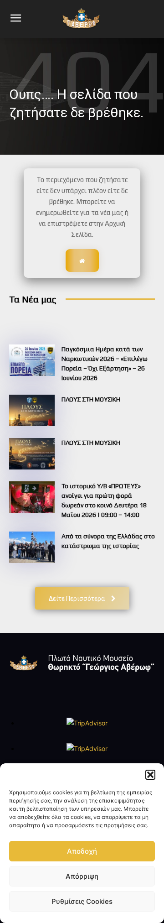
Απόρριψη (82, 876)
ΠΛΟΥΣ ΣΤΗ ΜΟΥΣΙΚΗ (91, 399)
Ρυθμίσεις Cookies (82, 901)
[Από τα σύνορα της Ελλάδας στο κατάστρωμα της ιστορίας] (32, 547)
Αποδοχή (82, 851)
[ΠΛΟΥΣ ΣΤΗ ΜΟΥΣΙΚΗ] (32, 410)
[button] (150, 774)
